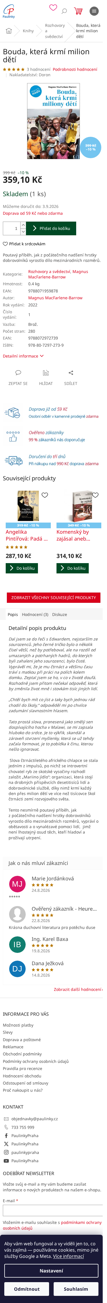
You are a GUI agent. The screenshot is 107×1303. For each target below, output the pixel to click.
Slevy (8, 1032)
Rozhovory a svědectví (49, 271)
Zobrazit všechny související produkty (53, 597)
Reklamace (13, 1046)
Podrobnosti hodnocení (75, 69)
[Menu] (94, 11)
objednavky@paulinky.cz (34, 1118)
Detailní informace (20, 356)
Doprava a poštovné (22, 1039)
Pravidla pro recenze (22, 1068)
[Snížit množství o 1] (23, 231)
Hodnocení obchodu (22, 1076)
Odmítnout (27, 1289)
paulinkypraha (25, 1152)
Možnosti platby (18, 1025)
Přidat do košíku (55, 228)
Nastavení (51, 1271)
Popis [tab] (13, 614)
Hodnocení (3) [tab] (35, 614)
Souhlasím (76, 1289)
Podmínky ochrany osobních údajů (36, 1061)
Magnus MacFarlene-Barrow (58, 274)
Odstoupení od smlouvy (25, 1083)
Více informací (68, 1256)
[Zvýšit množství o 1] (23, 225)
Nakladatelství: (30, 74)
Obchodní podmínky (22, 1054)
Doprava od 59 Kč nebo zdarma (33, 213)
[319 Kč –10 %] (28, 506)
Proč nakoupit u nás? (23, 1090)
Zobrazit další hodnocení (77, 989)
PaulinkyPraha (25, 1135)
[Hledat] (64, 11)
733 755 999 (22, 1127)
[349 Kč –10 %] (79, 506)
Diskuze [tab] (59, 614)
